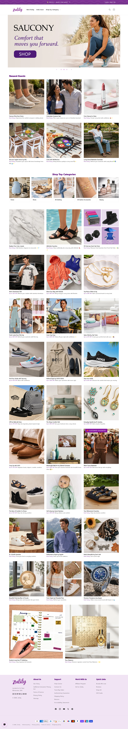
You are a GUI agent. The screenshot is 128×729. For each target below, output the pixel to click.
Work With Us (81, 679)
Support (57, 679)
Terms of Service (38, 692)
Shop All (98, 690)
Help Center (58, 683)
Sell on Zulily (79, 687)
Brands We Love (101, 683)
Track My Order (59, 690)
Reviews (98, 687)
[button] (53, 10)
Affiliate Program (80, 683)
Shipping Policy (59, 696)
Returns (56, 699)
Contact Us (57, 687)
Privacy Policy (37, 695)
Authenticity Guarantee (61, 693)
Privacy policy (36, 724)
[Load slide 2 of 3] (64, 69)
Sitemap (36, 698)
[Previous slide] (57, 69)
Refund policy (26, 724)
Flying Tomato (64, 41)
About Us (37, 679)
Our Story (36, 683)
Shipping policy (56, 724)
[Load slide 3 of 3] (66, 69)
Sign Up (113, 2)
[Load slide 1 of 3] (61, 69)
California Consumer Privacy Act (42, 688)
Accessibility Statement (61, 702)
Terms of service (46, 724)
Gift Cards (99, 693)
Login (107, 2)
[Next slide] (71, 69)
